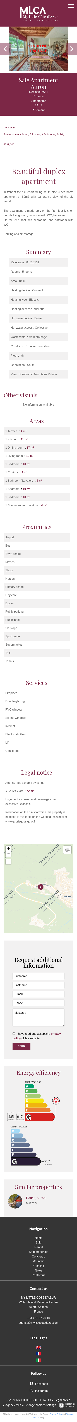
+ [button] (8, 848)
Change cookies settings (40, 1405)
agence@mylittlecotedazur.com (38, 1322)
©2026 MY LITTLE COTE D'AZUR (29, 1400)
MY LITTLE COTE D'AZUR (38, 1297)
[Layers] (67, 850)
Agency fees (13, 1405)
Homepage (10, 127)
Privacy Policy (56, 1414)
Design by (70, 1405)
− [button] (8, 854)
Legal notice (62, 1400)
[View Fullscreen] (8, 861)
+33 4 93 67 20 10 (38, 1318)
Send (21, 1046)
